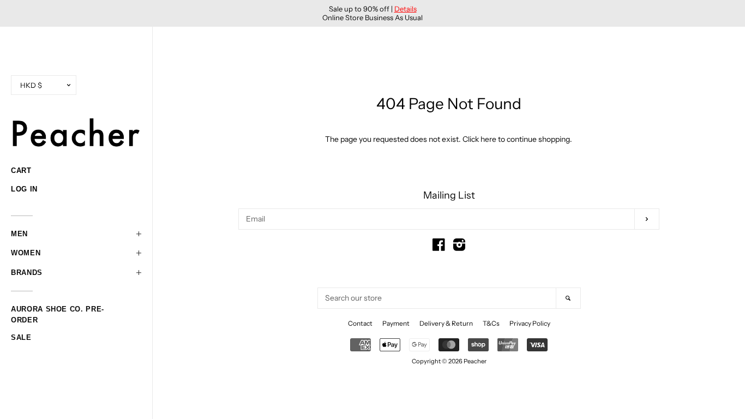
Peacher (475, 361)
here (488, 139)
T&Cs (491, 323)
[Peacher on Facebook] (439, 247)
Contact (360, 323)
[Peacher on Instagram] (459, 247)
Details (405, 8)
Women (25, 253)
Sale (21, 337)
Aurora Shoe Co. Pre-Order (57, 310)
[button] (76, 234)
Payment (396, 323)
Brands (27, 272)
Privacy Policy (529, 323)
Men (19, 234)
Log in (24, 189)
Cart (21, 170)
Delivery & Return (446, 323)
